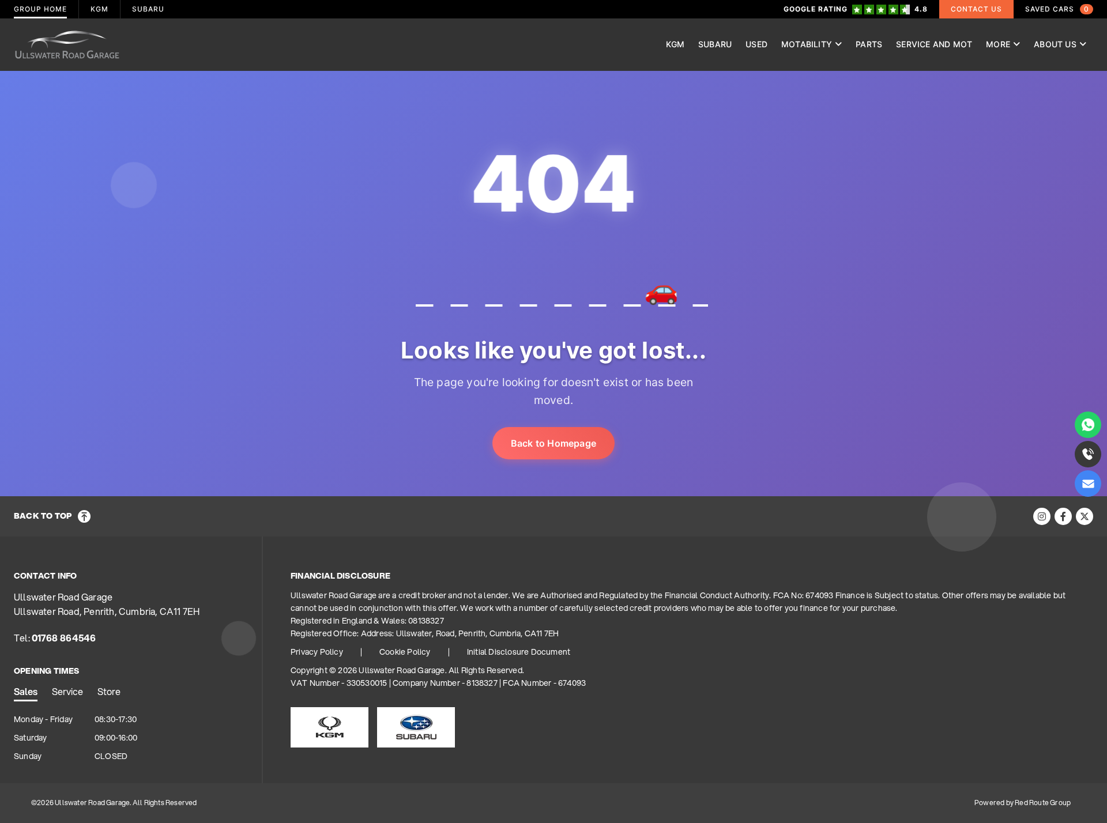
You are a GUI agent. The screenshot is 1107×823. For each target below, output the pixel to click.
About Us (1055, 44)
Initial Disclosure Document (518, 652)
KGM (675, 44)
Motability (806, 44)
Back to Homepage (553, 443)
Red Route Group (1043, 802)
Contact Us (976, 9)
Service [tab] (67, 691)
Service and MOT (934, 44)
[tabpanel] (132, 738)
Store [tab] (109, 691)
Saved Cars (1057, 9)
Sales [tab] (25, 691)
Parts (869, 44)
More (998, 44)
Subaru (715, 44)
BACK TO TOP (43, 516)
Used (756, 44)
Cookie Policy (405, 652)
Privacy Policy (317, 652)
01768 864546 (64, 637)
